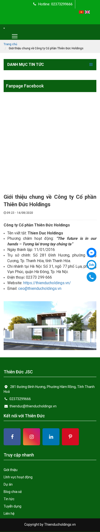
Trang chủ (10, 44)
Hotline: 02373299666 (55, 4)
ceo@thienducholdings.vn (39, 288)
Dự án (8, 484)
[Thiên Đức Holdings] (91, 252)
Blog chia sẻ (13, 492)
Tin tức (9, 499)
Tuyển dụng (12, 506)
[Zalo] (91, 265)
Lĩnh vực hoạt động (18, 477)
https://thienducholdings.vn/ (47, 283)
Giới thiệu (10, 470)
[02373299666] (92, 277)
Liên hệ (9, 513)
